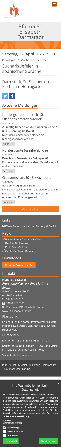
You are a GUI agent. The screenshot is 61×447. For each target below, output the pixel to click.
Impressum (49, 365)
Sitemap (35, 365)
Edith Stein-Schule (16, 247)
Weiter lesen (8, 143)
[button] (5, 96)
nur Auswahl (11, 441)
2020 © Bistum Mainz (15, 365)
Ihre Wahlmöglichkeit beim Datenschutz (30, 387)
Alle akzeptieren (48, 441)
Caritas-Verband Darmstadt (21, 251)
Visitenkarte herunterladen (17, 355)
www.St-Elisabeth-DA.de (16, 311)
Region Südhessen (16, 243)
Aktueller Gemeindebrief (19, 265)
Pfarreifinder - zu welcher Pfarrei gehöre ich (31, 226)
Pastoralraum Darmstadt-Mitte (23, 239)
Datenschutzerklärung (17, 369)
